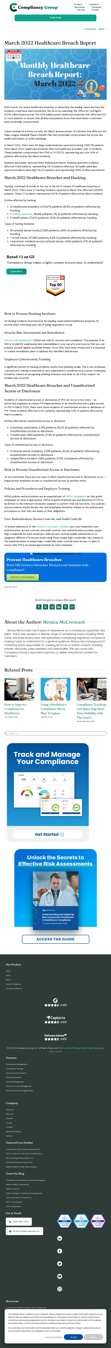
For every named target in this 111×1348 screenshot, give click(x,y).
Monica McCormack (64, 622)
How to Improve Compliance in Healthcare (15, 709)
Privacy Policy (80, 1048)
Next (101, 29)
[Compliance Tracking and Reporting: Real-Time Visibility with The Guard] (92, 679)
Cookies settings (53, 1337)
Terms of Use (65, 1048)
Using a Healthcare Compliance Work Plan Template (53, 709)
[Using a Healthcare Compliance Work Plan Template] (56, 679)
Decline (93, 1337)
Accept (73, 1337)
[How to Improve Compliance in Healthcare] (19, 679)
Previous (90, 29)
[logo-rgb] (34, 4)
